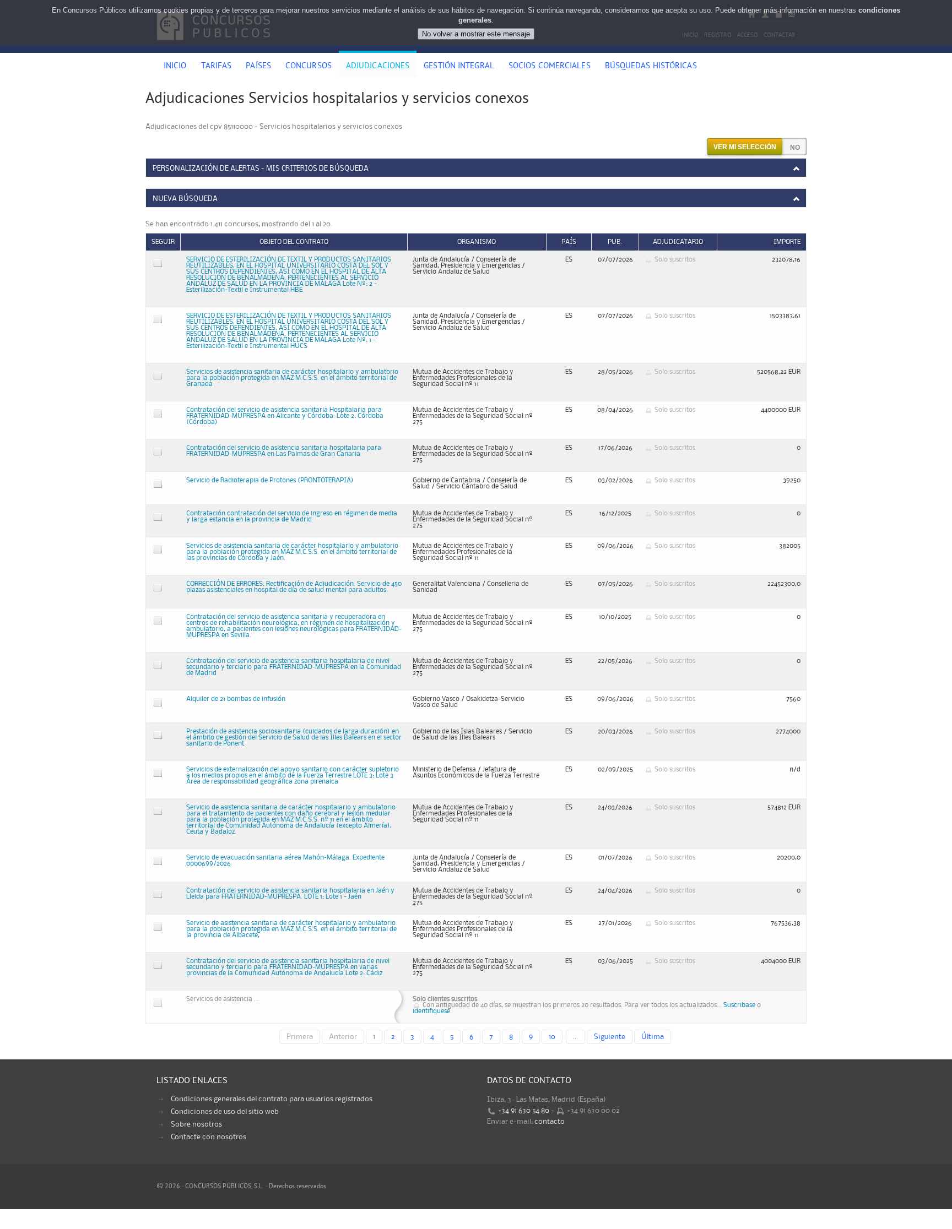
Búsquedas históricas (651, 67)
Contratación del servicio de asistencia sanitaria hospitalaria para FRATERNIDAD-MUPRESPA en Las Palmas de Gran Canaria (283, 451)
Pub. (615, 242)
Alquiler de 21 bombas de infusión (235, 699)
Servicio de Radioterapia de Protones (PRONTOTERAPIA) (270, 480)
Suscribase (739, 1005)
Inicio (175, 67)
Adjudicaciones (377, 67)
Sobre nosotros (196, 1124)
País (568, 242)
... (575, 1037)
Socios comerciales (550, 67)
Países (258, 67)
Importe (787, 242)
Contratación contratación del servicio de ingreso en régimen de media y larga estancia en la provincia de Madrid (291, 516)
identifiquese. (432, 1011)
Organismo (476, 242)
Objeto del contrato (293, 242)
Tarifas (216, 67)
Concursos (308, 67)
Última (652, 1037)
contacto (549, 1121)
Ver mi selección (744, 147)
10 (552, 1037)
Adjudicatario (678, 242)
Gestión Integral (459, 67)
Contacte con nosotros (208, 1137)
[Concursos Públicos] (213, 46)
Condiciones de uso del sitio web (225, 1111)
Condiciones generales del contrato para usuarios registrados (271, 1099)
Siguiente (609, 1037)
